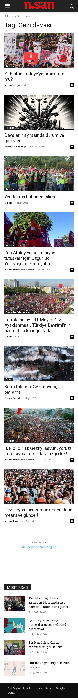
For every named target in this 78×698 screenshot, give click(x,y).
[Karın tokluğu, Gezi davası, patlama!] (39, 363)
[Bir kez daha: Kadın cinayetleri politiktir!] (14, 647)
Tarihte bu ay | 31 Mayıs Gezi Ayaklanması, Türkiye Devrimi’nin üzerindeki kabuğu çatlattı (37, 325)
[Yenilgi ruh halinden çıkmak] (39, 173)
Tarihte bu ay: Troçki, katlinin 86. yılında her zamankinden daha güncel (49, 602)
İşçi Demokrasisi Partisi (19, 269)
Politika (10, 66)
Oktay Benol (12, 398)
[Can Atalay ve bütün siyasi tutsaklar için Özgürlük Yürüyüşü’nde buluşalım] (39, 229)
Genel (9, 502)
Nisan (8, 85)
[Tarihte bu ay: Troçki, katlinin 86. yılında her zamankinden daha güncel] (14, 603)
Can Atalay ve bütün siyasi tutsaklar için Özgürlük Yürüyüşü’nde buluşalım (30, 258)
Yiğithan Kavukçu (15, 146)
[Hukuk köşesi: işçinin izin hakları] (14, 668)
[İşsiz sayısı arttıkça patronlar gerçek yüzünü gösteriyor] (14, 625)
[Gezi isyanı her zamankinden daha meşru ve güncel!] (39, 486)
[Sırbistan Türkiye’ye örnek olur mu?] (39, 50)
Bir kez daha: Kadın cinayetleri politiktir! (45, 644)
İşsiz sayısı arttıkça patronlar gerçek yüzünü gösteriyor (47, 624)
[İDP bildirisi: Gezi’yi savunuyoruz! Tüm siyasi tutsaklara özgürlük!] (39, 425)
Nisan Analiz (12, 521)
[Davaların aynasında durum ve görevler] (39, 112)
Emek (8, 379)
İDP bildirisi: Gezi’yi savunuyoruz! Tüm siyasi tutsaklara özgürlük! (37, 451)
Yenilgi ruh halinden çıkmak (31, 196)
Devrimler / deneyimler (18, 312)
